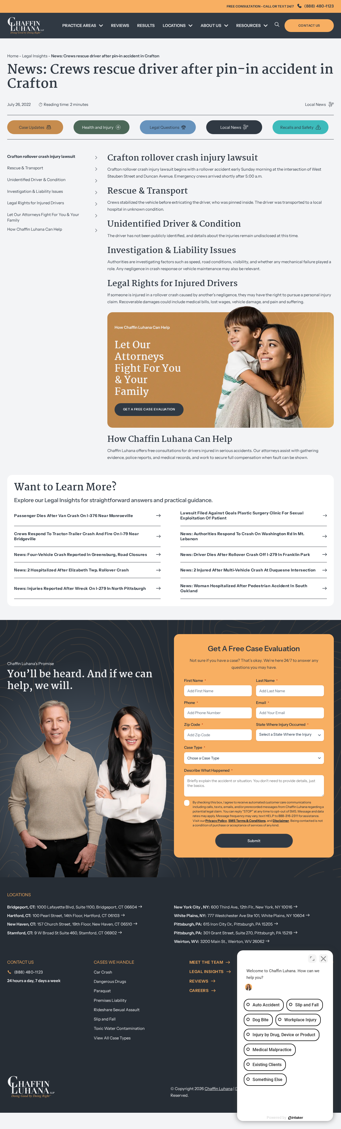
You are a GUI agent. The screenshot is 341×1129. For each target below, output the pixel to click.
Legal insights (206, 971)
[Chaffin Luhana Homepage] (25, 25)
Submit (253, 840)
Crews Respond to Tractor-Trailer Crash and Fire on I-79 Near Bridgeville (76, 536)
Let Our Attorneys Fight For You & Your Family (43, 217)
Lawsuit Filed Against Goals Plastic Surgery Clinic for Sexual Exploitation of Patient (242, 515)
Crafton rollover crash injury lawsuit (41, 156)
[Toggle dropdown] (101, 25)
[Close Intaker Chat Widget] (323, 958)
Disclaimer (281, 821)
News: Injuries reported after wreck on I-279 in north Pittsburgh (80, 588)
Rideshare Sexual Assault (117, 1009)
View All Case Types (112, 1037)
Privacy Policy (216, 821)
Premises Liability (110, 1000)
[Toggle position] (312, 958)
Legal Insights (34, 55)
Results (146, 25)
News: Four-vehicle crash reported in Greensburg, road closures (80, 554)
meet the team (206, 962)
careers (199, 990)
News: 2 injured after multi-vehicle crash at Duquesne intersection (248, 569)
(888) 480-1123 (319, 6)
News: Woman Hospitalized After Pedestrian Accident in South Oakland (243, 588)
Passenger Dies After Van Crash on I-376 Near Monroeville (73, 515)
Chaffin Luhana (219, 1088)
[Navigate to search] (277, 25)
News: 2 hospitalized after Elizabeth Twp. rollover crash (71, 569)
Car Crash (103, 972)
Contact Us (309, 25)
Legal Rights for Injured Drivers (35, 202)
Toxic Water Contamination (119, 1028)
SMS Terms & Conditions (247, 821)
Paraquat (102, 990)
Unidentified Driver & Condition (36, 179)
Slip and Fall (105, 1019)
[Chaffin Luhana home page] (31, 1086)
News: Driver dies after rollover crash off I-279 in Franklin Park (245, 554)
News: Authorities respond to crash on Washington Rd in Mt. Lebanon (242, 536)
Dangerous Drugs (110, 981)
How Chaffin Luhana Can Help (34, 229)
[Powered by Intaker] (296, 1117)
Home (12, 55)
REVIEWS (120, 25)
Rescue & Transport (25, 167)
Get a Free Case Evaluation (149, 409)
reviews (199, 981)
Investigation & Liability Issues (35, 191)
